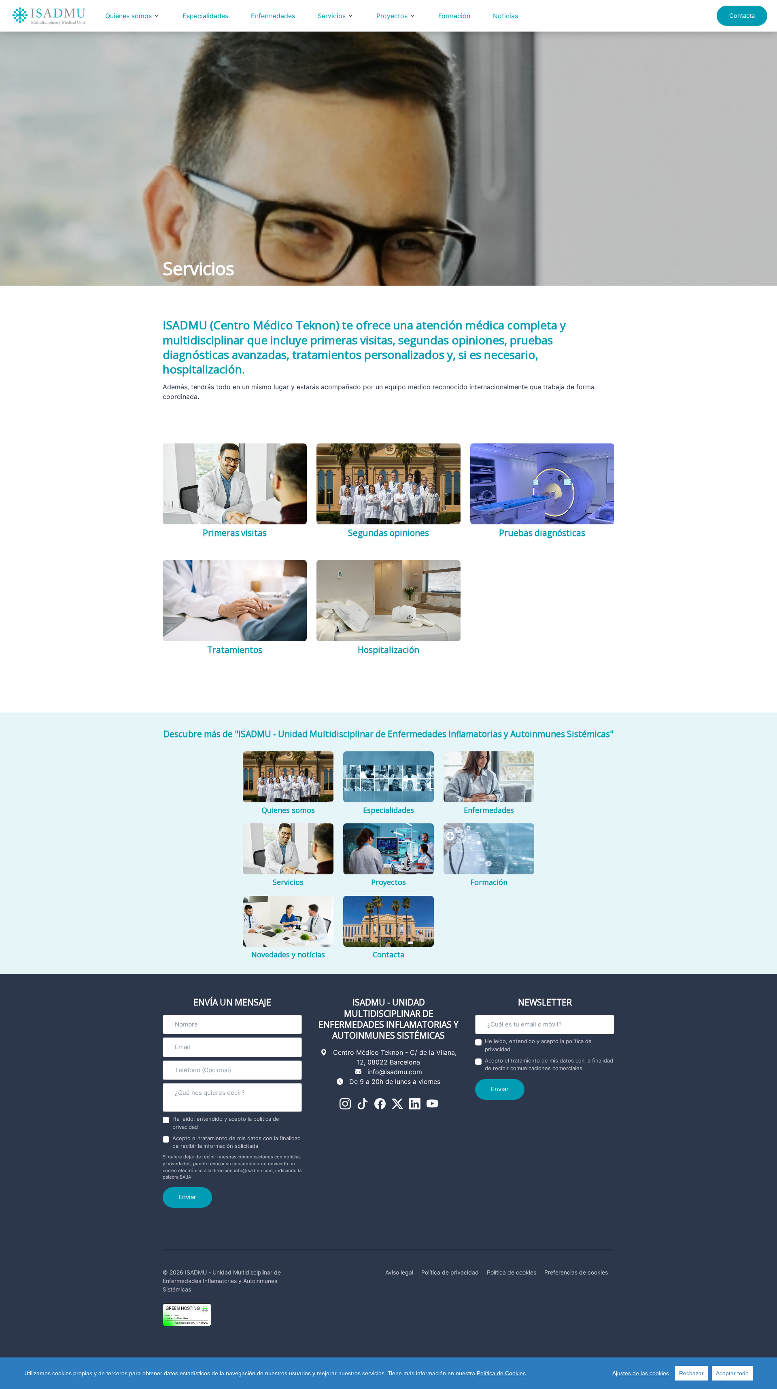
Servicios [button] (332, 16)
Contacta (742, 15)
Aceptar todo (732, 1373)
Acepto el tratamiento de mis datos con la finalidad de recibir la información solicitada (236, 1142)
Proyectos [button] (392, 16)
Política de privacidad (450, 1272)
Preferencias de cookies (576, 1272)
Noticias (505, 16)
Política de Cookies (501, 1373)
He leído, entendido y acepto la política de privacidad (225, 1122)
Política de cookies (511, 1272)
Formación (454, 16)
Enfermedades (273, 16)
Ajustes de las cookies (640, 1373)
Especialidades (205, 16)
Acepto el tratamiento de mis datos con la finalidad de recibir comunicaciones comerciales (549, 1064)
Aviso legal (399, 1272)
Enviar (187, 1197)
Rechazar (691, 1373)
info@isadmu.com (394, 1072)
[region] (388, 1373)
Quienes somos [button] (128, 16)
